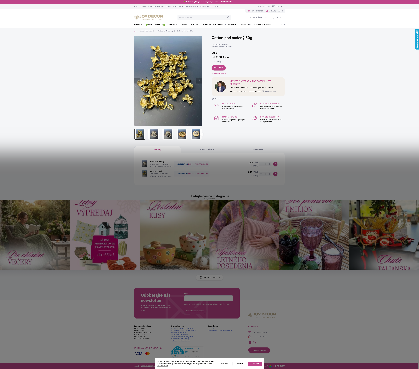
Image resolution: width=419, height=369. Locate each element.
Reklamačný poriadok (178, 332)
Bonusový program (174, 6)
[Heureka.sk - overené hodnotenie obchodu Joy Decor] (187, 352)
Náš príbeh (211, 328)
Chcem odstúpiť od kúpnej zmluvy (182, 337)
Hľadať (228, 17)
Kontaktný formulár (259, 350)
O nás (136, 6)
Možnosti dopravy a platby (180, 339)
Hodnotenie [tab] (258, 149)
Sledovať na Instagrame (211, 277)
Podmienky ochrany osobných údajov (184, 330)
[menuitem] (138, 25)
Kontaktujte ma (270, 91)
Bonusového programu (198, 164)
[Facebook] (250, 342)
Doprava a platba (190, 6)
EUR (278, 6)
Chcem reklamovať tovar (179, 334)
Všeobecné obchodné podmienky (182, 328)
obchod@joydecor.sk (260, 332)
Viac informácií (162, 366)
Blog (216, 6)
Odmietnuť (239, 364)
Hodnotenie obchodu (157, 6)
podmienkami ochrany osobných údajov (216, 304)
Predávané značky (205, 6)
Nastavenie (224, 364)
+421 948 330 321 (261, 337)
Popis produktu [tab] (207, 149)
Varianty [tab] (157, 149)
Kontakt (144, 6)
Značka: (222, 46)
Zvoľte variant (218, 68)
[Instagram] (254, 342)
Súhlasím (256, 364)
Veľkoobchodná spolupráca (180, 341)
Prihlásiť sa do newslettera (195, 311)
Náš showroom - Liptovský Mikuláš (220, 330)
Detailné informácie (219, 73)
